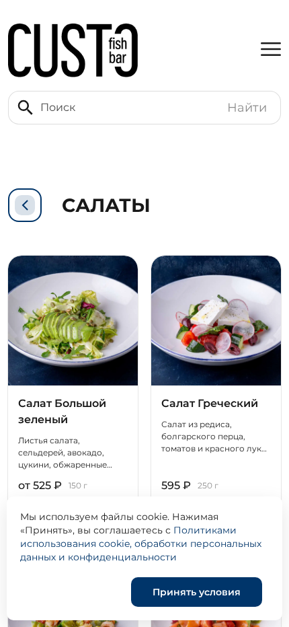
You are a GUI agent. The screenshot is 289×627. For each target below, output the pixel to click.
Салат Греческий (209, 403)
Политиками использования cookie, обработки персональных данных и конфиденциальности (140, 543)
